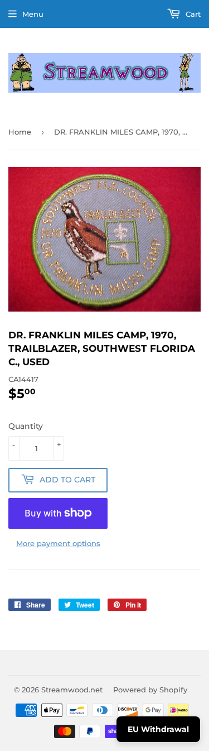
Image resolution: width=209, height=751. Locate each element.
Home (19, 131)
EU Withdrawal (158, 729)
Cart (192, 13)
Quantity (25, 426)
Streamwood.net (72, 689)
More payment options (58, 543)
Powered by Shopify (150, 689)
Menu (32, 13)
